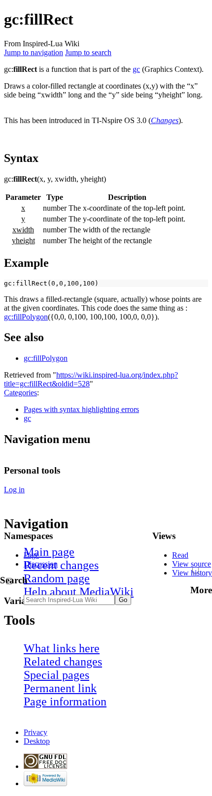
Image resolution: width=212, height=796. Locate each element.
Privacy (35, 732)
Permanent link (60, 688)
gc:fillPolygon (26, 317)
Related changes (63, 661)
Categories (20, 392)
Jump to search (88, 52)
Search (14, 580)
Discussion (41, 564)
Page (31, 555)
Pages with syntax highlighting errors (81, 409)
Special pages (56, 675)
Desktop (37, 741)
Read (180, 555)
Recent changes (61, 565)
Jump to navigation (33, 52)
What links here (62, 648)
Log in (14, 489)
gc (136, 69)
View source (191, 564)
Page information (65, 701)
